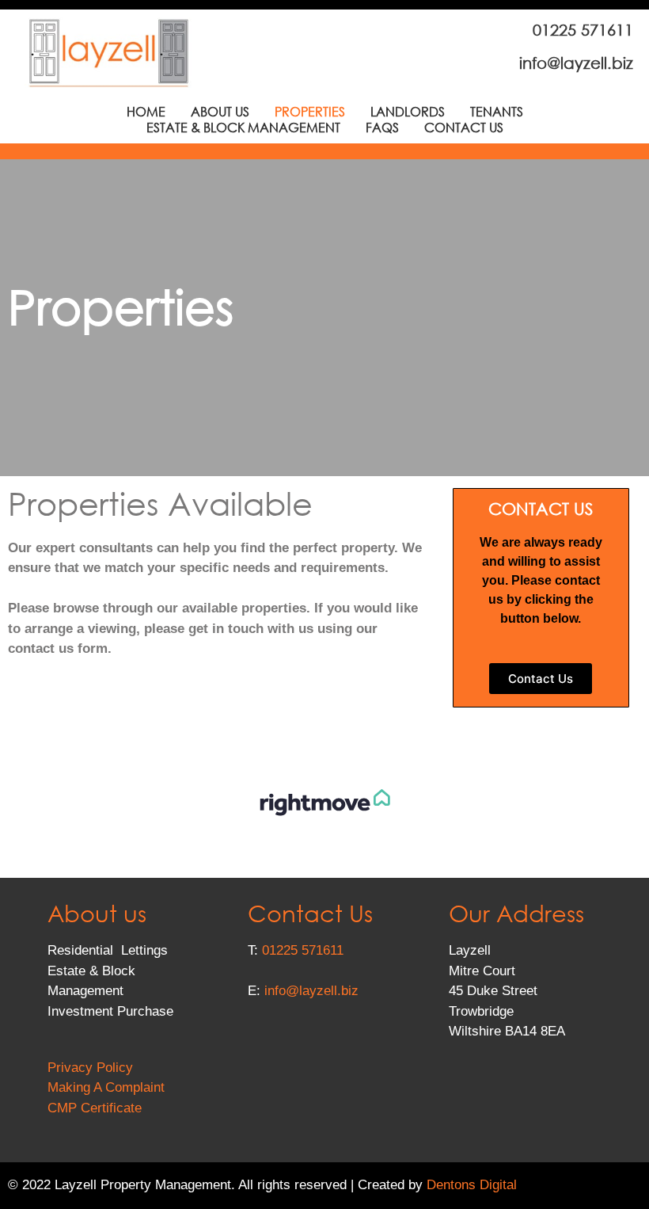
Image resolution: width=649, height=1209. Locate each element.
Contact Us (463, 127)
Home (146, 112)
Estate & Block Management (243, 127)
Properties (310, 112)
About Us (220, 112)
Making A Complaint (106, 1087)
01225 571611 (302, 950)
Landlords (407, 112)
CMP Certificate (94, 1108)
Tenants (496, 112)
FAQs (382, 127)
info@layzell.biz (311, 990)
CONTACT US (540, 508)
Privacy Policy (90, 1067)
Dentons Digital (472, 1184)
